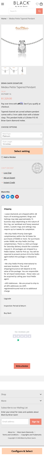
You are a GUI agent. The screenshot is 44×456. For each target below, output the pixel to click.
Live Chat (7, 173)
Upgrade (7, 298)
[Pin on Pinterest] (17, 197)
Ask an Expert (9, 178)
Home (3, 19)
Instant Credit (9, 182)
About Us (11, 432)
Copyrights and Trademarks (31, 435)
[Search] (39, 11)
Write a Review (22, 366)
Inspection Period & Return (15, 306)
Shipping (7, 209)
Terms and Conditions (11, 435)
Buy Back (7, 313)
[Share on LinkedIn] (12, 197)
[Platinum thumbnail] (5, 71)
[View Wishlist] (37, 4)
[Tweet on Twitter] (8, 197)
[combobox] (22, 11)
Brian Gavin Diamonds (25, 432)
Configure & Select (22, 451)
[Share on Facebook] (3, 197)
